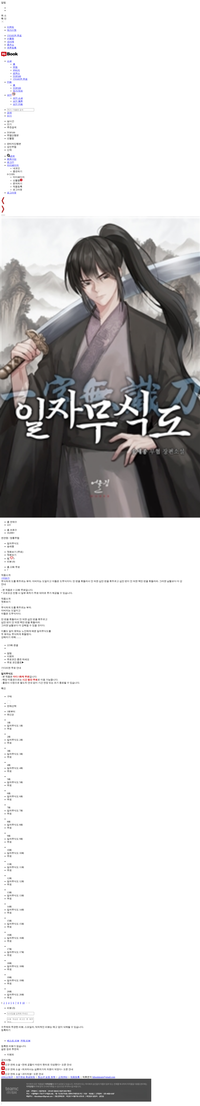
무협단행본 (13, 135)
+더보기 (5, 578)
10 (23, 1003)
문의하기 (17, 183)
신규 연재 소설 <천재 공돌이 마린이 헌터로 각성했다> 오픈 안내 (38, 1064)
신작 (9, 150)
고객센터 (62, 1077)
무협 (15, 67)
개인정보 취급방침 (25, 1077)
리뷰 (11, 561)
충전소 (10, 44)
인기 (9, 124)
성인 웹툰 (18, 101)
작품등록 (17, 186)
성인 (9, 95)
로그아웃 (17, 189)
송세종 (10, 546)
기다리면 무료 (14, 35)
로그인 (10, 162)
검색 (9, 112)
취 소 (3, 15)
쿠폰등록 (11, 48)
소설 (9, 61)
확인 (3, 688)
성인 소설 (18, 98)
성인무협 (11, 147)
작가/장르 (18, 91)
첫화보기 (11, 555)
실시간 (10, 121)
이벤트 (10, 27)
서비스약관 (7, 1077)
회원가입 (11, 159)
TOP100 (17, 76)
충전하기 (17, 171)
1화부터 (11, 711)
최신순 (10, 714)
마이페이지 (13, 165)
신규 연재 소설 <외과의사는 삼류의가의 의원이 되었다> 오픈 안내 (39, 1069)
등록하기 (6, 1030)
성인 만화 (18, 104)
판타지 (16, 70)
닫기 (9, 116)
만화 (9, 82)
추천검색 (11, 127)
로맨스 (16, 73)
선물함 (10, 38)
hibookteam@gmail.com (103, 1077)
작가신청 (11, 30)
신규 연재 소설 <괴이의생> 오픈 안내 (24, 1074)
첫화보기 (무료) (15, 552)
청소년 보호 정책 (46, 1077)
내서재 (10, 41)
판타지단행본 (14, 144)
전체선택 (11, 706)
